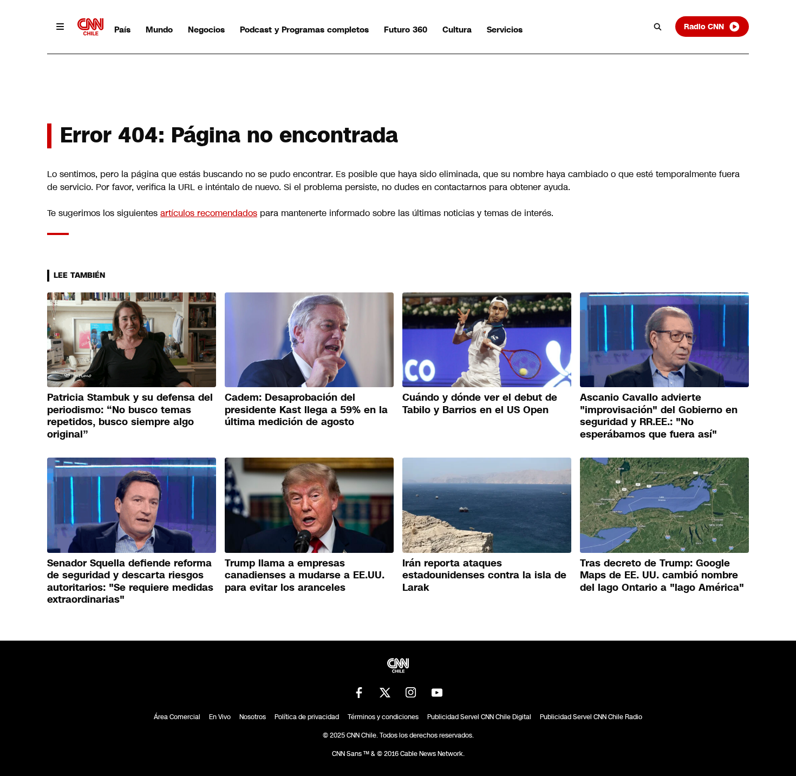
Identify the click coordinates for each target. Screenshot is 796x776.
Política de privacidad (307, 717)
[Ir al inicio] (90, 27)
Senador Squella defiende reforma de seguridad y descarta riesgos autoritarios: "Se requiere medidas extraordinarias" (130, 581)
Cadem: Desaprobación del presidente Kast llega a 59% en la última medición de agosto (306, 409)
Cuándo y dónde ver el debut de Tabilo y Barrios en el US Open (479, 403)
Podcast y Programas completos (304, 29)
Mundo (159, 29)
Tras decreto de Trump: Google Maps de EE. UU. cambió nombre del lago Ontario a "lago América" (662, 575)
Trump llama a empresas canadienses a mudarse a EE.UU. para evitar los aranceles (304, 575)
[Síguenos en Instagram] (411, 692)
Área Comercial (177, 717)
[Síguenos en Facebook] (359, 692)
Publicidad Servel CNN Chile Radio (591, 717)
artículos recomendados (208, 213)
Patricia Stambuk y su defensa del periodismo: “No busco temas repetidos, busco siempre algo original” (130, 415)
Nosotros (252, 717)
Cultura (457, 29)
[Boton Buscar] (658, 27)
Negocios (206, 29)
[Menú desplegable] (60, 27)
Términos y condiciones (383, 717)
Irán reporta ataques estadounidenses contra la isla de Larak (484, 575)
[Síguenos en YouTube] (437, 692)
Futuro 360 (405, 29)
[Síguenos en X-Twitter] (385, 692)
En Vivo (220, 717)
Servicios (505, 29)
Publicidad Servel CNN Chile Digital (479, 717)
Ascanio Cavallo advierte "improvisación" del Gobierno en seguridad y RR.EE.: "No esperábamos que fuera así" (659, 415)
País (122, 29)
